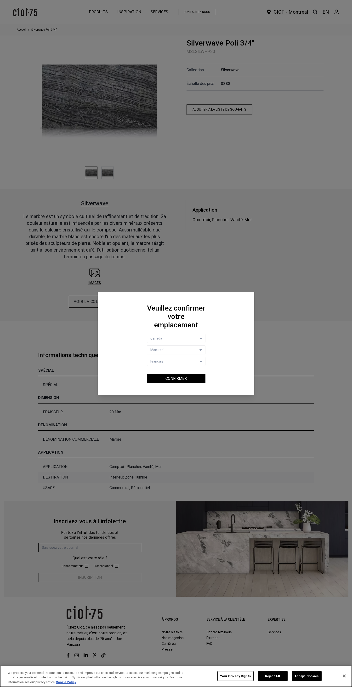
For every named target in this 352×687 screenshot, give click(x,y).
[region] (176, 676)
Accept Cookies (307, 676)
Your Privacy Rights (235, 676)
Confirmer (176, 378)
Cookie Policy (66, 682)
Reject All (272, 676)
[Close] (344, 676)
